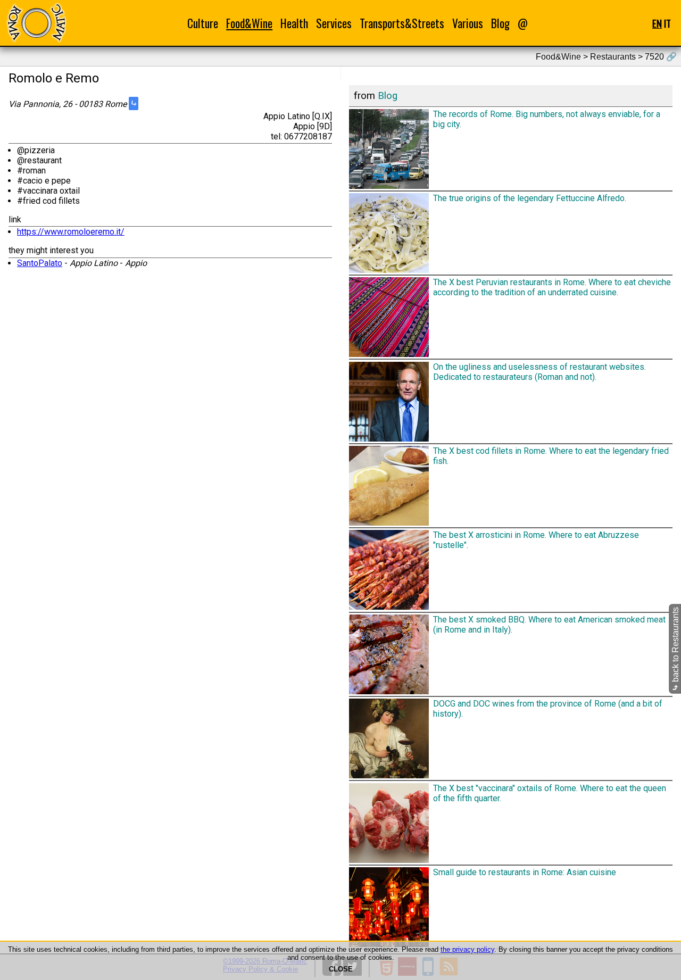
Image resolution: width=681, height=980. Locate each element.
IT (667, 23)
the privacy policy (467, 949)
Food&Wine (249, 23)
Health (294, 23)
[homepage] (36, 23)
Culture (202, 23)
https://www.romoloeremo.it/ (70, 232)
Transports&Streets (402, 23)
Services (334, 23)
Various (467, 23)
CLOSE (341, 969)
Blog (500, 23)
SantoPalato (39, 263)
